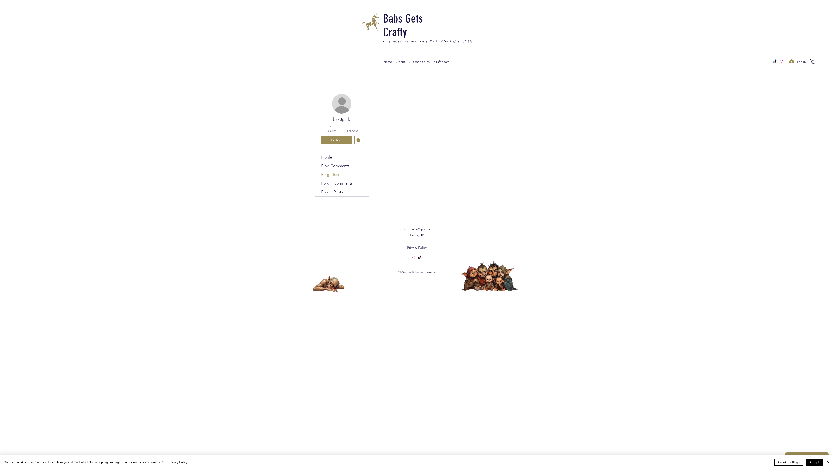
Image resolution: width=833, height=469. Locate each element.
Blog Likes (330, 174)
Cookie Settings (789, 462)
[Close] (827, 462)
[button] (419, 61)
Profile (326, 157)
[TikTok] (420, 257)
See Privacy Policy (174, 462)
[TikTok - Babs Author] (775, 61)
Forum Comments (337, 183)
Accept (814, 462)
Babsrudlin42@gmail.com (417, 229)
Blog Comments (335, 165)
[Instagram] (781, 61)
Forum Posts (332, 192)
